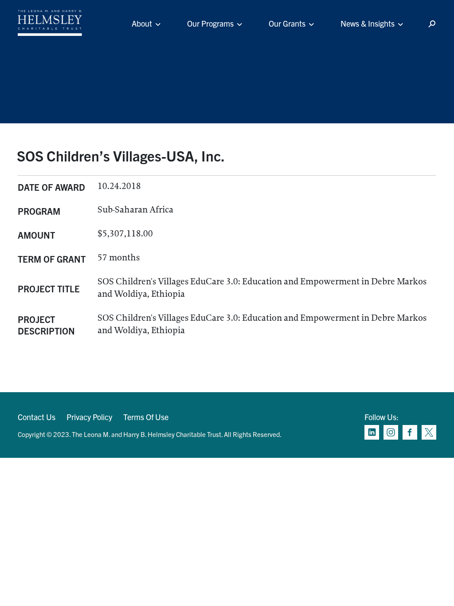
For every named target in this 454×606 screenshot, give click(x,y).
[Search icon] (431, 24)
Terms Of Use (145, 417)
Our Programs (210, 23)
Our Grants (287, 23)
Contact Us (36, 417)
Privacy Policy (89, 417)
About (142, 23)
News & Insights (367, 23)
